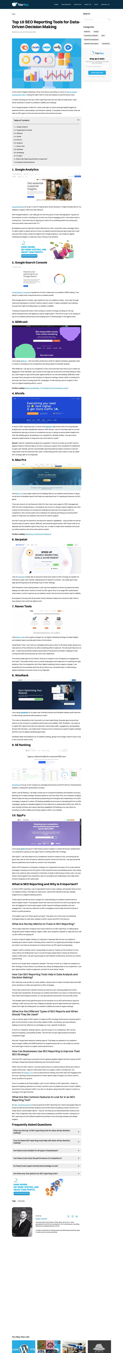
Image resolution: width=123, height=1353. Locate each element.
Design (96, 31)
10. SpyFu (19, 156)
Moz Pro (19, 494)
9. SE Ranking (19, 153)
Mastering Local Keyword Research (38, 534)
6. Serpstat (19, 143)
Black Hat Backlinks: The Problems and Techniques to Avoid (46, 388)
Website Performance (91, 44)
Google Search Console (20, 292)
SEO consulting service (22, 1105)
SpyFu (22, 849)
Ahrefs (49, 427)
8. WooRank (19, 149)
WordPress (105, 44)
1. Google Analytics (21, 127)
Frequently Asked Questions (25, 162)
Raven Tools (20, 637)
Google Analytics (18, 207)
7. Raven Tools (20, 146)
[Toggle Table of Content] (77, 119)
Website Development (91, 39)
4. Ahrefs (18, 136)
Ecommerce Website (91, 35)
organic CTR (28, 1073)
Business (87, 31)
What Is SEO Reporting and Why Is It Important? (31, 159)
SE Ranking (16, 785)
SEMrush (23, 361)
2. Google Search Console (23, 130)
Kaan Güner (32, 32)
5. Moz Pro (18, 140)
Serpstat (21, 577)
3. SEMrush (19, 133)
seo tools (21, 1201)
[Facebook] (68, 1216)
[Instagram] (72, 1216)
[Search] (109, 19)
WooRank (24, 712)
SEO (13, 14)
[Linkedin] (76, 1216)
